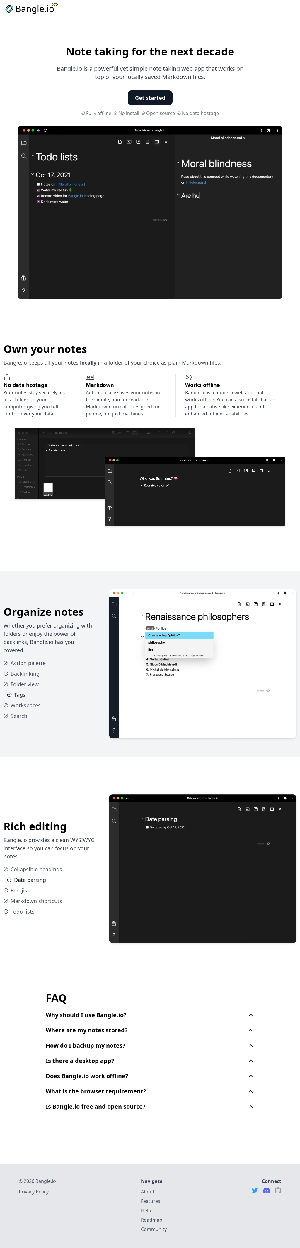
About (147, 1191)
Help (146, 1210)
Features (150, 1201)
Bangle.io (34, 9)
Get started (150, 97)
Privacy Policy (34, 1191)
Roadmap (151, 1220)
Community (154, 1229)
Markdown (98, 406)
